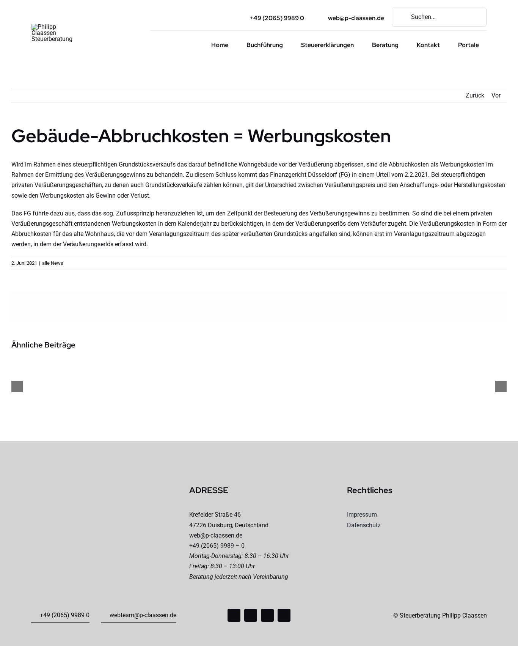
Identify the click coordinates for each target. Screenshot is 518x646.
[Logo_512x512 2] (55, 26)
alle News (52, 263)
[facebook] (234, 615)
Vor (496, 95)
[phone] (284, 615)
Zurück (475, 95)
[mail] (267, 615)
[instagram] (250, 615)
